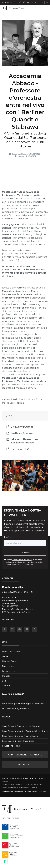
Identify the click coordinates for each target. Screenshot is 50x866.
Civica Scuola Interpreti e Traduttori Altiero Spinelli (25, 731)
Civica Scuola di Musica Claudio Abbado (20, 736)
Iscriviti (25, 552)
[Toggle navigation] (44, 8)
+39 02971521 (12, 606)
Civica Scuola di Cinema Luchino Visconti (21, 726)
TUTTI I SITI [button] (5, 2)
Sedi (4, 681)
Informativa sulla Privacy (22, 560)
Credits (42, 792)
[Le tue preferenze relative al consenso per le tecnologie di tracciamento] (5, 861)
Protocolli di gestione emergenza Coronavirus (23, 703)
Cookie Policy (31, 792)
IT (42, 2)
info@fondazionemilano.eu (20, 609)
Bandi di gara (8, 666)
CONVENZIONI (25, 764)
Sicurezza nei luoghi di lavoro (15, 708)
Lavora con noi (9, 671)
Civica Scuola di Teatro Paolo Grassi (18, 741)
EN (47, 2)
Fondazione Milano (11, 651)
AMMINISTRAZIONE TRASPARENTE (25, 755)
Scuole (5, 656)
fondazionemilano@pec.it (19, 612)
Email (7, 537)
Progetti (6, 676)
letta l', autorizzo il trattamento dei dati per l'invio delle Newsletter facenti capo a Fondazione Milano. (24, 562)
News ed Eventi (9, 661)
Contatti (6, 685)
